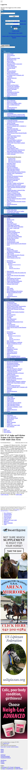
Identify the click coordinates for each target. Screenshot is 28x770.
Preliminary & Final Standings (14, 264)
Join (8, 106)
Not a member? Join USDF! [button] (15, 33)
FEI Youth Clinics (11, 147)
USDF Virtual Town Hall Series (14, 162)
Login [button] (15, 28)
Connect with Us (6, 36)
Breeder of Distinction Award (14, 292)
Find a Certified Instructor (13, 104)
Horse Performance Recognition (15, 291)
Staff (8, 69)
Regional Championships (13, 305)
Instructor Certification (12, 180)
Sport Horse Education (12, 128)
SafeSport (3, 755)
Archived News (8, 515)
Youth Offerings (11, 65)
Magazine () (14, 64)
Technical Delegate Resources (14, 195)
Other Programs (11, 138)
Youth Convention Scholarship (14, 281)
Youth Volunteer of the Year (13, 257)
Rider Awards (10, 289)
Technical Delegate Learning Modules (16, 172)
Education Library (11, 163)
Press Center (7, 430)
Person (8, 218)
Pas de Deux (10, 316)
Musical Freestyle (11, 314)
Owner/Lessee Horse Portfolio (14, 236)
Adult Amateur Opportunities (14, 194)
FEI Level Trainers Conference (14, 140)
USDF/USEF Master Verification (15, 226)
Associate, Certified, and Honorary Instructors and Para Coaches (15, 183)
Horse (8, 229)
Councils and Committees (13, 86)
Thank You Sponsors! (15, 36)
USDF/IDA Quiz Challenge (14, 141)
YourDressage (10, 419)
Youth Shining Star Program (14, 278)
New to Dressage (11, 100)
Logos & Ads (7, 518)
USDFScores (10, 350)
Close (2, 9)
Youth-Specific (10, 145)
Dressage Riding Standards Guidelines (16, 186)
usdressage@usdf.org (4, 510)
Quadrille (9, 317)
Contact (2, 763)
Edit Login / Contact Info (13, 228)
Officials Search (11, 320)
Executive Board (11, 68)
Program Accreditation (12, 167)
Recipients (10, 295)
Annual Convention (12, 89)
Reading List (10, 181)
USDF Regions (10, 62)
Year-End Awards (11, 262)
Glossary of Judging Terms (13, 193)
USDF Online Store (12, 210)
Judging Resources (11, 197)
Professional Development (13, 179)
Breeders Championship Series (14, 307)
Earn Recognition (11, 166)
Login (14, 16)
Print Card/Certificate (12, 233)
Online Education (11, 164)
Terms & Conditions (14, 746)
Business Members (11, 71)
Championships (10, 302)
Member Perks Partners (12, 73)
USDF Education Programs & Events (16, 116)
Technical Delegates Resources (14, 378)
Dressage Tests (10, 347)
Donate (2, 761)
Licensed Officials (11, 377)
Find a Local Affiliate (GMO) (14, 103)
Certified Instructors (12, 78)
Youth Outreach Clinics (12, 148)
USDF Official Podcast (12, 191)
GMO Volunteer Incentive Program (15, 255)
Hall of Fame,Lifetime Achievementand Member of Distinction (13, 251)
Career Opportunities (12, 93)
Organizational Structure (13, 87)
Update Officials (11, 398)
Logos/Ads (9, 423)
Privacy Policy (3, 746)
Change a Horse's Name (13, 235)
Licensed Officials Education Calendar (16, 198)
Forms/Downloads (5, 756)
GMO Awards (10, 253)
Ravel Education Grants (13, 279)
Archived (11, 267)
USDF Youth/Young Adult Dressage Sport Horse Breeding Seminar (16, 150)
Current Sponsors (11, 72)
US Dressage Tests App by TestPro (15, 211)
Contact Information (12, 66)
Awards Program (11, 240)
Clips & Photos (7, 517)
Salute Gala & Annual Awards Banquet (16, 243)
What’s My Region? (12, 224)
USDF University (11, 154)
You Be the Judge (11, 158)
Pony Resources (11, 200)
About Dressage (11, 55)
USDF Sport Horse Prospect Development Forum (14, 130)
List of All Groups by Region (14, 402)
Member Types (10, 219)
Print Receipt (10, 222)
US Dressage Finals (12, 303)
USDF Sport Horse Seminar (14, 135)
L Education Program (12, 120)
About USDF (10, 54)
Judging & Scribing (11, 102)
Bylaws (9, 83)
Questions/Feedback (6, 757)
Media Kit (9, 421)
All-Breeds (10, 263)
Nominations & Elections (13, 92)
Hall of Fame (10, 61)
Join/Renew (3, 760)
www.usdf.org (16, 509)
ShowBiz (9, 323)
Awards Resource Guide (13, 242)
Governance (10, 80)
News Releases (10, 426)
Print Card (9, 221)
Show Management (11, 319)
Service (8, 248)
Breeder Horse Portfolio (13, 238)
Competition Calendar (12, 349)
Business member (16, 27)
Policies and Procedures (13, 85)
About (2, 750)
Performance (10, 260)
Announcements (8, 514)
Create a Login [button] (15, 31)
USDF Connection (11, 416)
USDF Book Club (11, 159)
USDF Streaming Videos (13, 212)
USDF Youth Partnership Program (15, 152)
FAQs (8, 96)
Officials (9, 79)
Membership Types (11, 59)
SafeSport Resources (12, 95)
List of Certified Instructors (13, 385)
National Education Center (13, 58)
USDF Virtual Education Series (14, 160)
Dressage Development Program (15, 176)
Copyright (8, 746)
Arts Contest (10, 288)
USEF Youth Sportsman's (13, 282)
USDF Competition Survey (13, 356)
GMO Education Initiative (13, 169)
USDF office (19, 494)
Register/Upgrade (11, 231)
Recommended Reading (13, 124)
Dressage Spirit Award (12, 284)
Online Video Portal (12, 137)
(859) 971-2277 (6, 743)
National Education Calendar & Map (16, 114)
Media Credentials (11, 422)
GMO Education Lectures (13, 170)
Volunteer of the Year (12, 256)
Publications (10, 415)
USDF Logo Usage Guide (13, 425)
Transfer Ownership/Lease (13, 232)
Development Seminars (12, 177)
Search (10, 266)
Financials (9, 90)
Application (10, 293)
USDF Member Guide (12, 418)
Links (5, 524)
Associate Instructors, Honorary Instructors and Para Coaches (14, 369)
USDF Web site (5, 494)
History (8, 56)
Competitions (10, 113)
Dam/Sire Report (11, 239)
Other (8, 286)
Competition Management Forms (15, 321)
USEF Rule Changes (12, 351)
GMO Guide (10, 397)
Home (5, 429)
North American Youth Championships (16, 306)
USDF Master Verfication (13, 225)
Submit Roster (10, 399)
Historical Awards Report (14, 268)
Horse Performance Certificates (14, 342)
